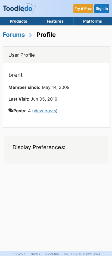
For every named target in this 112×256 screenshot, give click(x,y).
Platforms (92, 21)
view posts (45, 110)
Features (55, 21)
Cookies (52, 253)
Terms (35, 253)
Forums (14, 34)
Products (18, 21)
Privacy (19, 253)
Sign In (102, 9)
